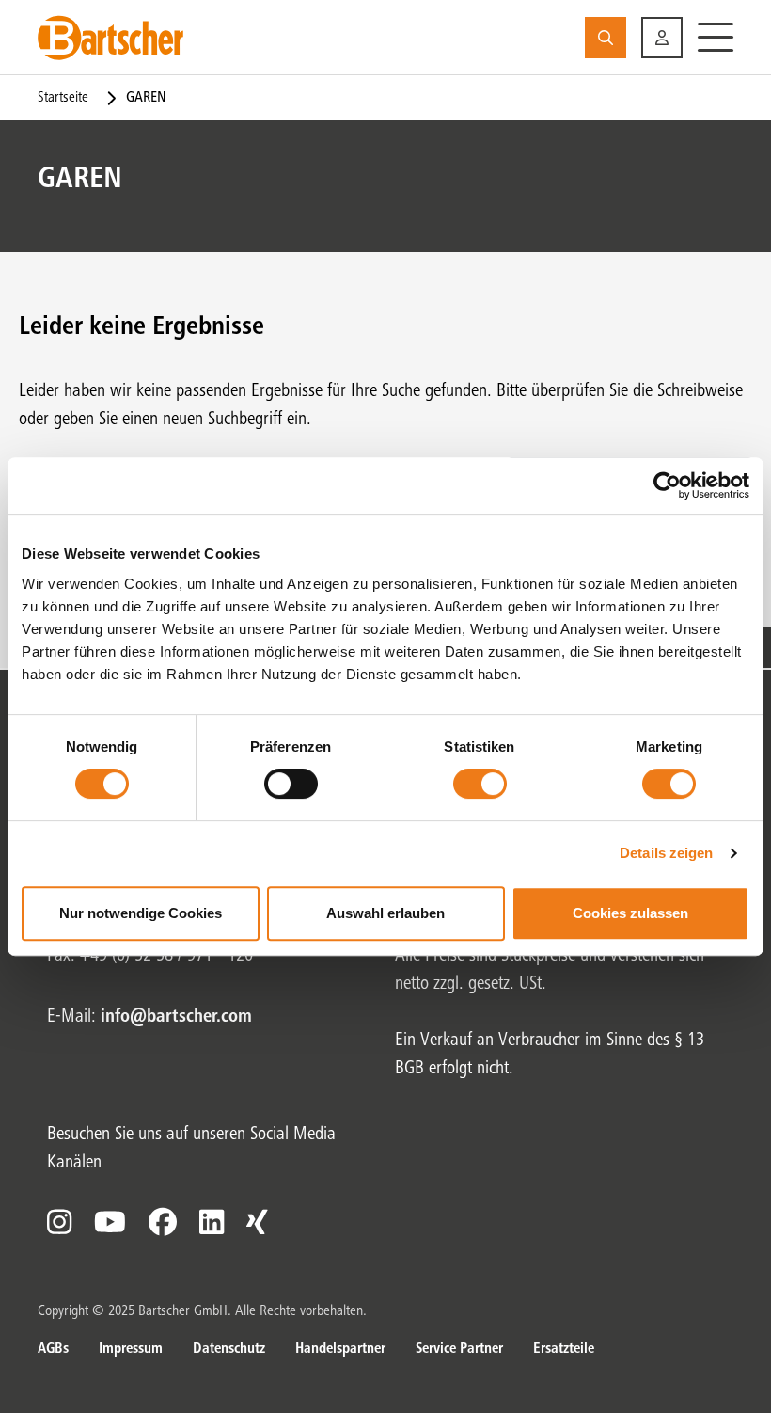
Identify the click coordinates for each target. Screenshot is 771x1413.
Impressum (131, 1349)
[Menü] (715, 37)
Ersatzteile (563, 1349)
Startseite (63, 97)
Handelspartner (340, 1349)
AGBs (53, 1349)
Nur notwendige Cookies (140, 913)
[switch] (291, 784)
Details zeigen (666, 853)
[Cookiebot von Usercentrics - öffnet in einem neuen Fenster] (667, 485)
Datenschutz (229, 1349)
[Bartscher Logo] (110, 37)
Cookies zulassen (630, 913)
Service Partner (459, 1349)
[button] (662, 37)
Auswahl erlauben (385, 913)
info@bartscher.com (176, 1017)
